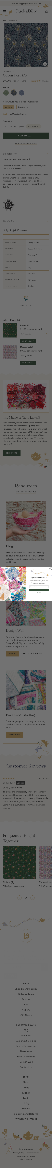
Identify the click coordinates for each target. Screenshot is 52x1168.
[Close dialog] (51, 569)
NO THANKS (39, 592)
